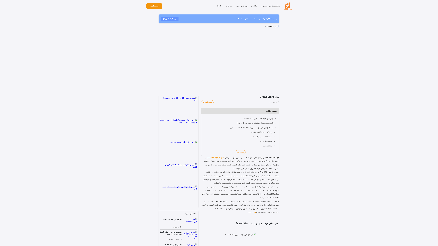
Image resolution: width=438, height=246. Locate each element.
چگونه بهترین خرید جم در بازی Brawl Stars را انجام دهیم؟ (251, 127)
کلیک (254, 212)
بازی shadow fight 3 (215, 157)
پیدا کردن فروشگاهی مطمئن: (261, 132)
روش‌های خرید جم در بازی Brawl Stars (259, 118)
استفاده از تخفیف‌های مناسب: (261, 137)
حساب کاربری (154, 6)
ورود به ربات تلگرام (171, 19)
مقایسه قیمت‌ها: (265, 141)
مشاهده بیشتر (240, 152)
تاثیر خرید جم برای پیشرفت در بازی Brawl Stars (255, 123)
